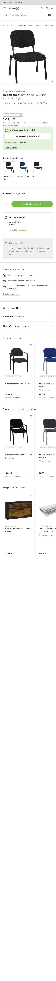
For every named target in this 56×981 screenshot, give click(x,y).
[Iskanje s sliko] (49, 15)
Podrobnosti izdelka (13, 316)
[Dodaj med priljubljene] (6, 204)
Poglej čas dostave (17, 230)
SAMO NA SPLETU (11, 115)
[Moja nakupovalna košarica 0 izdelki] (51, 8)
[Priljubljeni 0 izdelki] (46, 8)
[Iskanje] (6, 15)
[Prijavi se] (41, 8)
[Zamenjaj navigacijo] (4, 8)
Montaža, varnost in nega (16, 326)
